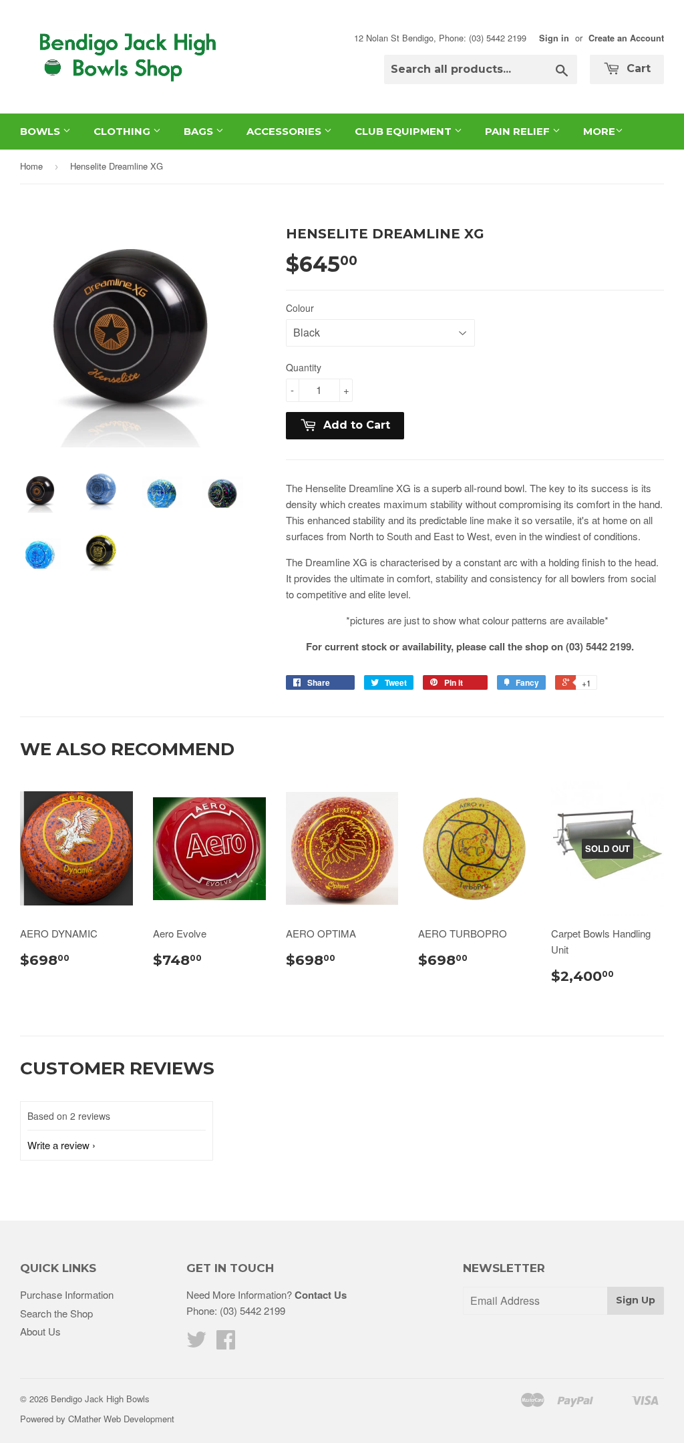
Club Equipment (404, 131)
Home (31, 166)
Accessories (285, 131)
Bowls (41, 131)
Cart (637, 68)
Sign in (554, 38)
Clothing (123, 131)
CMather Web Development (121, 1418)
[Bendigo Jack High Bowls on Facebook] (226, 1343)
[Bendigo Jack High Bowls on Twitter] (196, 1343)
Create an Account (626, 38)
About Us (40, 1331)
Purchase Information (67, 1294)
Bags (200, 131)
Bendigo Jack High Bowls (100, 1398)
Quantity (303, 367)
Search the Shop (56, 1313)
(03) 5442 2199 (252, 1310)
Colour (300, 308)
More (599, 131)
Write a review (58, 1145)
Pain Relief (518, 131)
